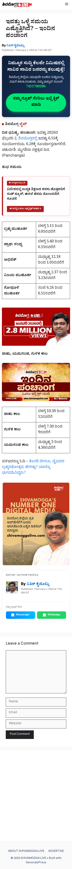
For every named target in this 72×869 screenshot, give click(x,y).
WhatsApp (54, 615)
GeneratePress (36, 863)
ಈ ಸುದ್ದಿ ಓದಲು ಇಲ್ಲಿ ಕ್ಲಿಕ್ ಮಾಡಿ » (25, 209)
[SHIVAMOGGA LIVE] (17, 5)
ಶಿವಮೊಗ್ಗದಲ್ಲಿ (28, 139)
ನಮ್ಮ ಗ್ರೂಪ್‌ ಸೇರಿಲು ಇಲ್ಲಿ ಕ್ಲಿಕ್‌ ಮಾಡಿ (36, 102)
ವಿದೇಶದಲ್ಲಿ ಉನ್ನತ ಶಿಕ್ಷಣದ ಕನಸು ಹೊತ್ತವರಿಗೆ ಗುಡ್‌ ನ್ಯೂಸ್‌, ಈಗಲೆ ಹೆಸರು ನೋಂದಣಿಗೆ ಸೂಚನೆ (36, 194)
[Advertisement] (36, 795)
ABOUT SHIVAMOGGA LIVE (26, 851)
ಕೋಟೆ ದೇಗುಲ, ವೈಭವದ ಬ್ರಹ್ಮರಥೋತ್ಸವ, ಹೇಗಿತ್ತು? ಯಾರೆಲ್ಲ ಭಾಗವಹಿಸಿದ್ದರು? (33, 467)
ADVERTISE (56, 851)
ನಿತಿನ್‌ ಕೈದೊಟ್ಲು (15, 45)
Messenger (23, 615)
